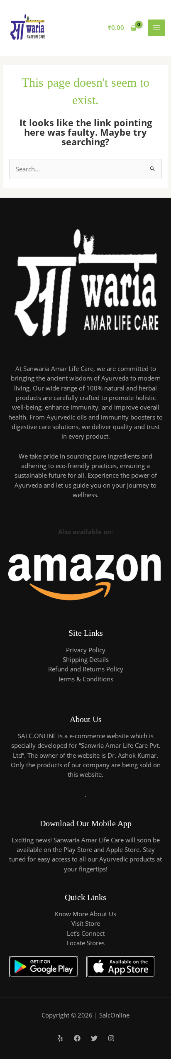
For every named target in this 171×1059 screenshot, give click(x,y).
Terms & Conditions (85, 679)
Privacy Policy (85, 650)
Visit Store (85, 923)
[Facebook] (77, 1038)
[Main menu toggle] (156, 28)
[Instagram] (111, 1038)
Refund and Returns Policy (85, 669)
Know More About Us (85, 914)
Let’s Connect (86, 933)
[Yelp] (60, 1038)
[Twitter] (94, 1038)
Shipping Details (86, 659)
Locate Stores (85, 943)
